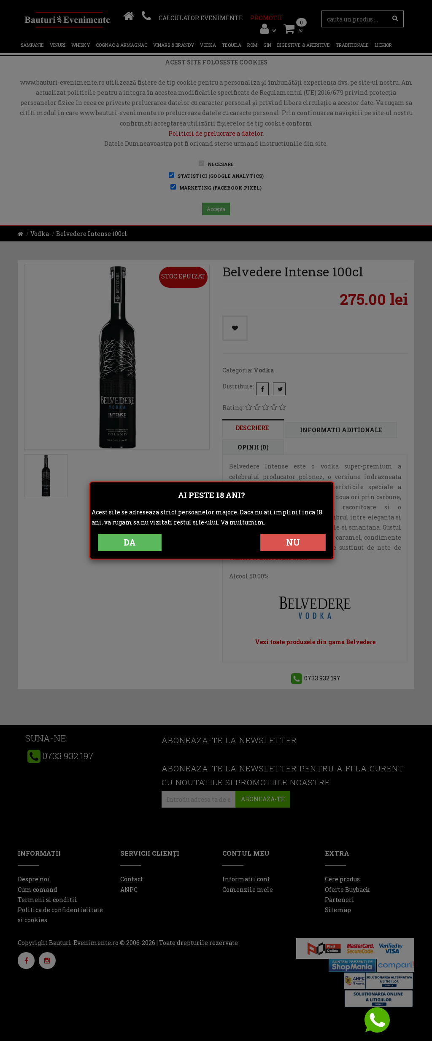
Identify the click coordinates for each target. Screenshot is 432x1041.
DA (130, 542)
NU (293, 542)
